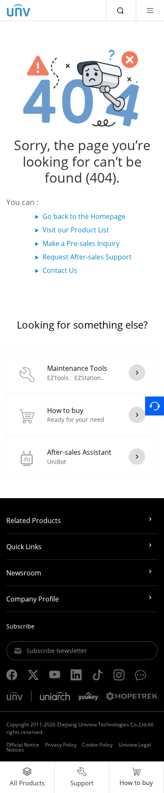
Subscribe (20, 626)
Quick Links (24, 546)
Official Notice (22, 744)
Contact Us (59, 270)
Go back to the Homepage (83, 216)
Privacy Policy (61, 744)
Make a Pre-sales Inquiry (80, 243)
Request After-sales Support (87, 257)
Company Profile (32, 599)
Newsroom (23, 572)
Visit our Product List (75, 230)
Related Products (33, 520)
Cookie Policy (97, 744)
